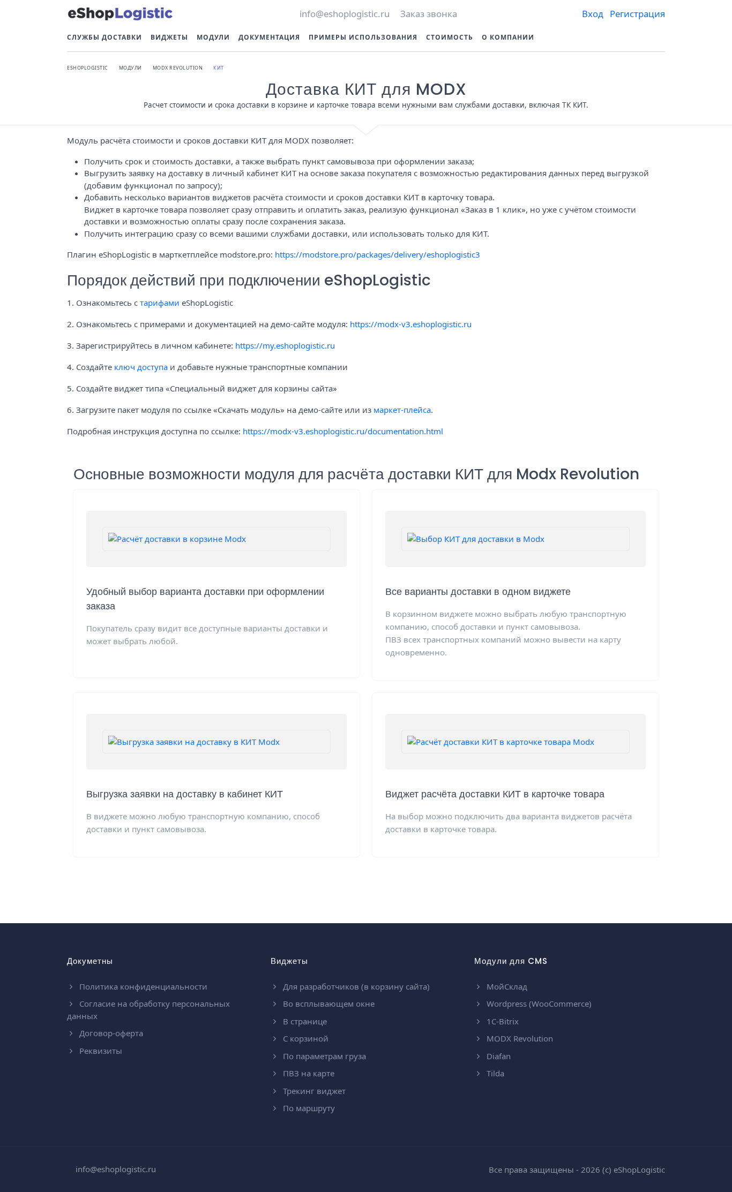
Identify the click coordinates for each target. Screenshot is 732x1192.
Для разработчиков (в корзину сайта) (355, 986)
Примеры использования (363, 37)
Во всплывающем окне (328, 1003)
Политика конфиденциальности (142, 986)
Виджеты (169, 37)
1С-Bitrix (501, 1021)
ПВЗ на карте (307, 1073)
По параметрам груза (323, 1056)
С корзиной (304, 1038)
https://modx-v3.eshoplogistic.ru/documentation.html (343, 431)
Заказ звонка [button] (428, 13)
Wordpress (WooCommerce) (538, 1003)
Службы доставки (104, 37)
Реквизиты (99, 1050)
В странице (304, 1021)
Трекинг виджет (313, 1090)
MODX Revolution (518, 1038)
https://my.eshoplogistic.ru (285, 345)
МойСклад (505, 986)
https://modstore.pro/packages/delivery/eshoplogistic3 (377, 254)
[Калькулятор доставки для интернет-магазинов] (120, 13)
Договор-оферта (110, 1033)
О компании (508, 37)
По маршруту (308, 1108)
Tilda (494, 1073)
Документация (269, 37)
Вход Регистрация (622, 13)
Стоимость (449, 37)
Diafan (497, 1056)
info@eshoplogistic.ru (343, 13)
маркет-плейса (402, 409)
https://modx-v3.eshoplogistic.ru (411, 324)
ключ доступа (141, 366)
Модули (213, 37)
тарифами (160, 302)
